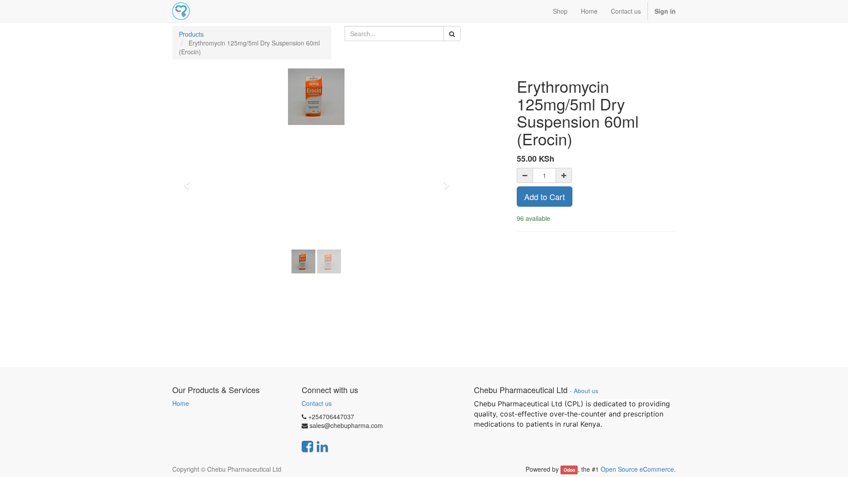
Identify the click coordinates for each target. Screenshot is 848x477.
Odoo (569, 469)
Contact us (317, 403)
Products (191, 34)
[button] (189, 181)
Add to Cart (544, 196)
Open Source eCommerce (637, 469)
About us (586, 390)
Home (180, 403)
